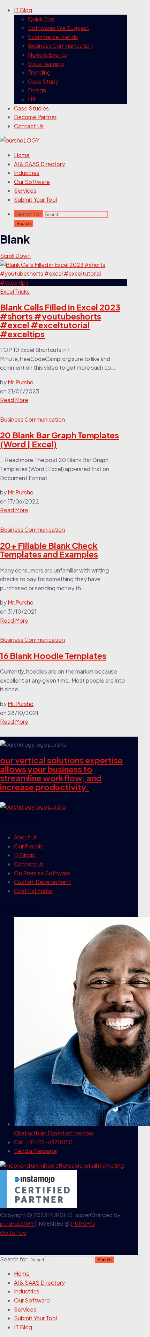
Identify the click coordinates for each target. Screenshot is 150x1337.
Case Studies (31, 108)
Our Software (32, 181)
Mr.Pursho (20, 382)
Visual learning (46, 63)
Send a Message (35, 1150)
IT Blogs (24, 855)
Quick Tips (41, 19)
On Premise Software (42, 873)
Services (25, 190)
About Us (26, 837)
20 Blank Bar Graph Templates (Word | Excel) (59, 439)
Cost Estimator (33, 890)
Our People (29, 846)
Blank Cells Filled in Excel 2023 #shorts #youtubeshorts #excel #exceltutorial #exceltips (60, 320)
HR (32, 99)
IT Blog (23, 10)
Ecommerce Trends (53, 36)
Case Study (43, 81)
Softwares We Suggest (58, 27)
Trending (39, 72)
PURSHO (83, 1223)
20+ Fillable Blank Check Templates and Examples (49, 550)
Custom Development (42, 881)
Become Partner (35, 117)
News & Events (47, 54)
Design (37, 90)
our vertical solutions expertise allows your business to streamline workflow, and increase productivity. (61, 773)
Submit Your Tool (35, 199)
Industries (26, 172)
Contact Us (29, 126)
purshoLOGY (17, 1223)
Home (22, 155)
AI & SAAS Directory (39, 164)
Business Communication (60, 45)
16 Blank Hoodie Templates (53, 655)
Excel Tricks (15, 291)
